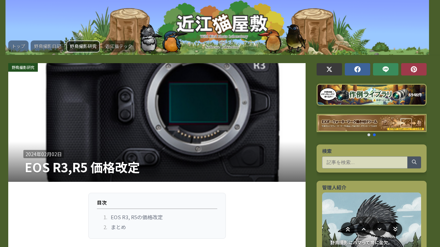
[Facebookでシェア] (357, 69)
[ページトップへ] (348, 229)
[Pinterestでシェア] (414, 69)
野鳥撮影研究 (83, 46)
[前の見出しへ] (364, 229)
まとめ (114, 227)
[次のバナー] (418, 124)
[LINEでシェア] (385, 69)
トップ (18, 46)
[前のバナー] (324, 124)
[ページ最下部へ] (395, 229)
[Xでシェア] (329, 69)
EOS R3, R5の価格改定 (133, 217)
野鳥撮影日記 (47, 46)
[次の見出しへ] (379, 229)
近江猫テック (119, 46)
